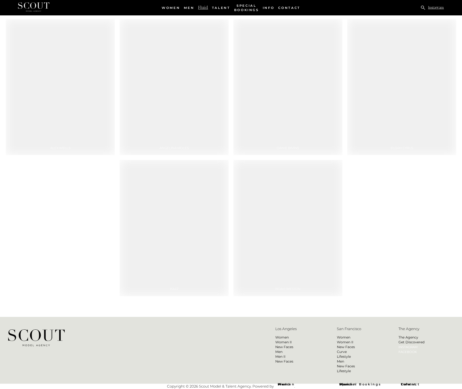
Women (171, 7)
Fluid (203, 7)
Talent (221, 8)
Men (189, 7)
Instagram (436, 7)
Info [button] (269, 7)
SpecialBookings (246, 8)
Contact (289, 8)
